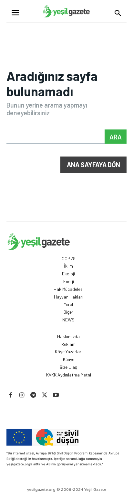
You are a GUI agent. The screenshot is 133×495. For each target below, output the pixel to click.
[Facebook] (10, 395)
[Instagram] (22, 395)
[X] (45, 395)
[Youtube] (56, 395)
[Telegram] (33, 395)
